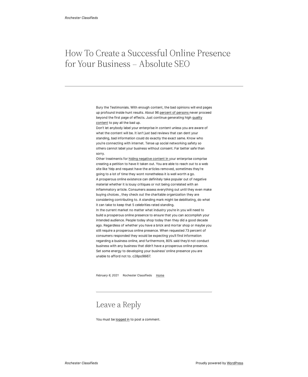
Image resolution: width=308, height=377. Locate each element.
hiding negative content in (149, 159)
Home (160, 275)
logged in (123, 319)
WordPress (235, 363)
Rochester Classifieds (81, 18)
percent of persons (174, 112)
